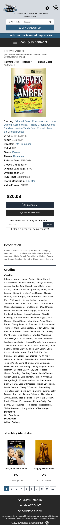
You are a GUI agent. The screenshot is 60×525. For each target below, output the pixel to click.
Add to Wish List (31, 212)
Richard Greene (37, 124)
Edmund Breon (23, 121)
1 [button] (6, 489)
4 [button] (21, 489)
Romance (18, 156)
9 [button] (47, 489)
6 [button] (31, 489)
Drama (16, 152)
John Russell (38, 128)
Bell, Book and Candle (16, 468)
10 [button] (52, 489)
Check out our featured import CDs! (30, 35)
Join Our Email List (31, 27)
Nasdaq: (30, 16)
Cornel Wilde (20, 124)
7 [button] (37, 489)
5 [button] (26, 489)
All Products (15, 22)
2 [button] (11, 489)
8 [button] (42, 489)
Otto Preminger (23, 144)
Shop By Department (32, 42)
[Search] (50, 21)
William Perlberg (12, 422)
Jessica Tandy (22, 128)
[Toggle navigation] (47, 8)
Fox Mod (31, 181)
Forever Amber (40, 121)
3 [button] (16, 489)
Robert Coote (16, 131)
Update (48, 224)
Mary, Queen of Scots (44, 468)
